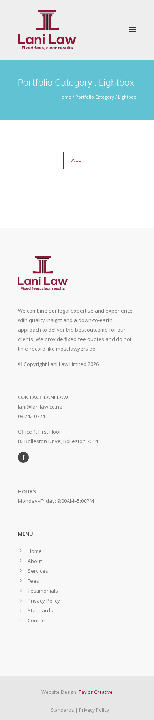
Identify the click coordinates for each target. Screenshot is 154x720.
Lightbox (127, 97)
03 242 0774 (31, 416)
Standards (40, 610)
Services (38, 570)
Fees (33, 580)
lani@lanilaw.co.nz (40, 406)
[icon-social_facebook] (25, 457)
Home (64, 97)
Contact (37, 620)
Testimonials (43, 590)
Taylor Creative (96, 692)
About (35, 561)
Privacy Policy (44, 600)
